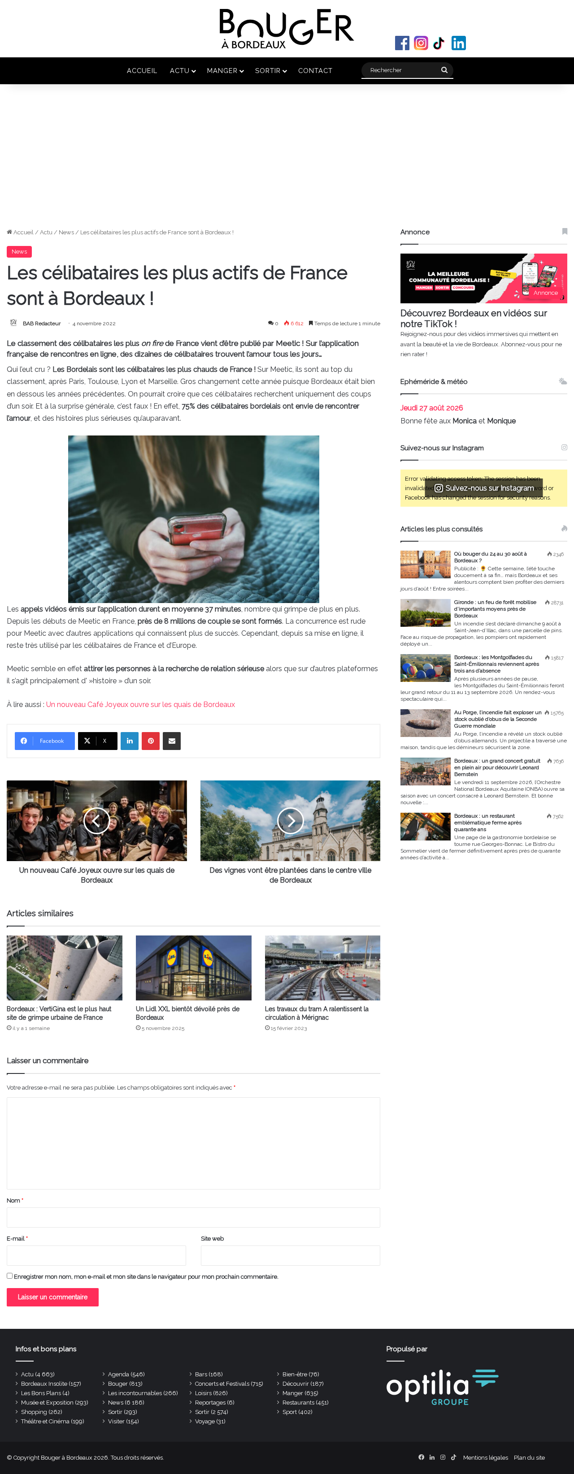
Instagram (421, 43)
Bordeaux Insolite (44, 1383)
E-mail (17, 1238)
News (66, 232)
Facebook (402, 43)
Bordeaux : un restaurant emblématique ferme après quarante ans (488, 822)
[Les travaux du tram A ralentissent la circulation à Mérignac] (323, 967)
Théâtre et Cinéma (45, 1421)
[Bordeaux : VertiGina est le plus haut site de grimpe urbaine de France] (64, 967)
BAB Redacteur (42, 323)
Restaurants (298, 1402)
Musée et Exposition (47, 1402)
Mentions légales (485, 1457)
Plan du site (529, 1457)
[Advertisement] (287, 160)
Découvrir (296, 1383)
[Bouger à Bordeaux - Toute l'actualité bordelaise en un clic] (287, 28)
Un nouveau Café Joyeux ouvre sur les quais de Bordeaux (140, 704)
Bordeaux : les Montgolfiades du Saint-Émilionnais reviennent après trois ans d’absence (496, 664)
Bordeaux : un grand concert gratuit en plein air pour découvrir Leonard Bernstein (497, 767)
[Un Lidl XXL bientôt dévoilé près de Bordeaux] (194, 967)
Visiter (116, 1421)
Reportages (210, 1402)
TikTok (440, 43)
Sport (290, 1412)
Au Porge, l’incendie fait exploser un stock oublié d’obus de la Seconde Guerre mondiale (498, 719)
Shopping (34, 1412)
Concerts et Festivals (222, 1383)
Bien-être (295, 1374)
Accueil (142, 70)
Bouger (118, 1383)
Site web (212, 1238)
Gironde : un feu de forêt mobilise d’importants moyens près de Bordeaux (495, 609)
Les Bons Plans (41, 1393)
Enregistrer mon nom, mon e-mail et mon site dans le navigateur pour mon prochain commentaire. (146, 1276)
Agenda (118, 1374)
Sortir (268, 70)
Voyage (205, 1421)
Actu (180, 70)
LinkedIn (459, 43)
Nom (15, 1200)
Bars (201, 1374)
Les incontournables (135, 1393)
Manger (222, 70)
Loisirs (203, 1393)
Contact (315, 70)
